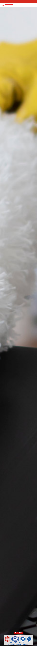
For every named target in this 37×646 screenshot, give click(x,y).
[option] (18, 326)
